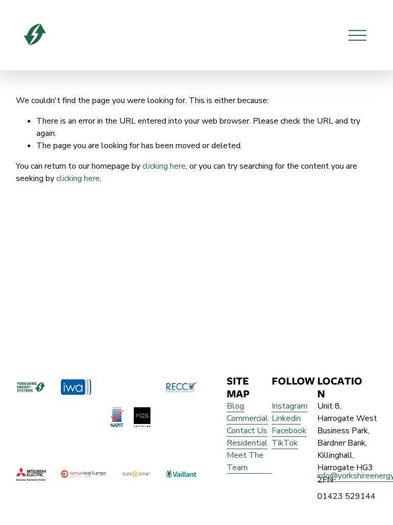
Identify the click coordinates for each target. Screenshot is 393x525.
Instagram (290, 406)
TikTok (285, 443)
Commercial (247, 418)
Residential (247, 443)
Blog (235, 406)
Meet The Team (245, 461)
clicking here (164, 166)
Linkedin (286, 418)
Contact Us (247, 430)
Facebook (289, 430)
